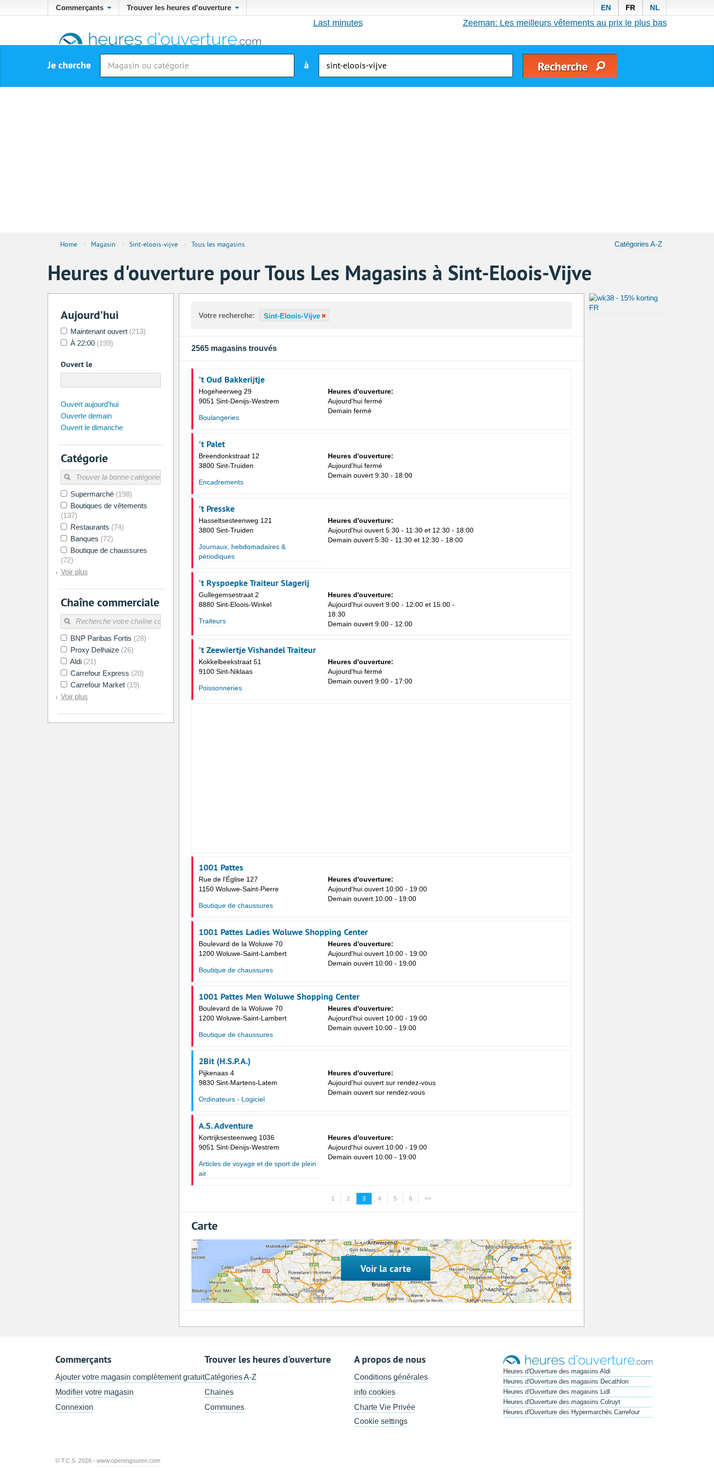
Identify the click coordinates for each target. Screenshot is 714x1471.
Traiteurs (212, 621)
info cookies (374, 1392)
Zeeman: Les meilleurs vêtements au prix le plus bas (565, 23)
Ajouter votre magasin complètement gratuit (129, 1377)
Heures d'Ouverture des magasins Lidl (556, 1391)
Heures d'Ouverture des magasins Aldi (557, 1371)
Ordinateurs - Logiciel (232, 1099)
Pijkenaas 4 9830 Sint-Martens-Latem (238, 1078)
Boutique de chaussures (236, 905)
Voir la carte (385, 1268)
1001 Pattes (221, 867)
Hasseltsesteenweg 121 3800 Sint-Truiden (235, 525)
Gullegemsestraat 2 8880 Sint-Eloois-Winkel (235, 599)
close (323, 316)
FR (630, 7)
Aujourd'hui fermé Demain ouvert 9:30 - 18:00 (370, 465)
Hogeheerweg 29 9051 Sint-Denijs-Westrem (239, 396)
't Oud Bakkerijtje (232, 379)
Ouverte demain (86, 416)
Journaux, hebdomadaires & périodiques (242, 551)
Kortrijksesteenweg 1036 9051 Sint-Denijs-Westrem (239, 1142)
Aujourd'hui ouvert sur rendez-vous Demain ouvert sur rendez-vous (382, 1082)
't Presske (217, 508)
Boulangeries (219, 417)
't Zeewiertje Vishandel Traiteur (257, 650)
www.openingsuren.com (128, 1460)
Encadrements (221, 482)
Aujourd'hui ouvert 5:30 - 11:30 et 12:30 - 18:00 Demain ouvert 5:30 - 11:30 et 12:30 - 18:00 (401, 530)
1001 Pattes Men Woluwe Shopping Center (279, 996)
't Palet (212, 444)
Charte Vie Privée (384, 1407)
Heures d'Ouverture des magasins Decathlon (566, 1381)
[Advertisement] (357, 160)
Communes (224, 1407)
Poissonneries (220, 688)
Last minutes (338, 23)
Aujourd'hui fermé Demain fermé (360, 401)
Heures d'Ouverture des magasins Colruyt (561, 1401)
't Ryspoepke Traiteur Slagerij (254, 583)
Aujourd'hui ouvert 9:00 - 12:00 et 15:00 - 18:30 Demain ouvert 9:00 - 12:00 (391, 609)
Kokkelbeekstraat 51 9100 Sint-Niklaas (230, 666)
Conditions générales (391, 1377)
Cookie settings (381, 1421)
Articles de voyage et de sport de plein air (257, 1168)
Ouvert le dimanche (92, 427)
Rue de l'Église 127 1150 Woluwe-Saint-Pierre (239, 884)
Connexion (74, 1407)
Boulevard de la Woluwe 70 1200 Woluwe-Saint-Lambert (243, 948)
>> (428, 1198)
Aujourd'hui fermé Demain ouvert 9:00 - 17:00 (370, 671)
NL (655, 7)
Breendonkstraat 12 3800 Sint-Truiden (229, 460)
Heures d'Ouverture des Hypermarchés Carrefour (571, 1412)
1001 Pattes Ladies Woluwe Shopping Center (283, 932)
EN (606, 7)
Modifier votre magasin (94, 1392)
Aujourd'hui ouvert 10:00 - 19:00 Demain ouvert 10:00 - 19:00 (377, 889)
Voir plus (74, 572)
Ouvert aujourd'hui (90, 404)
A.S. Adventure (226, 1125)
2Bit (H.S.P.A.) (225, 1061)
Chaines (219, 1392)
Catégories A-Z (638, 244)
